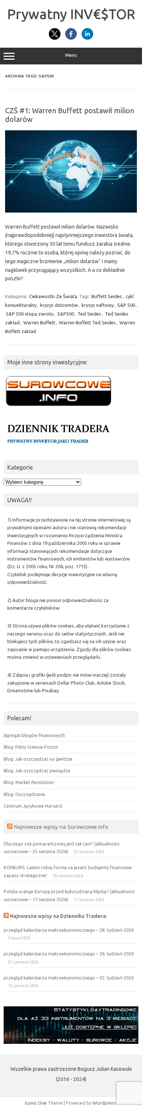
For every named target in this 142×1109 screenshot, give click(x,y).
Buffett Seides (106, 296)
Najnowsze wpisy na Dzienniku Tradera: (58, 916)
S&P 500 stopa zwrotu (30, 313)
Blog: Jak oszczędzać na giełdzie (38, 758)
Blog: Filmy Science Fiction (31, 746)
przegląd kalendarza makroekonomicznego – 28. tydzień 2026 (69, 929)
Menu (71, 55)
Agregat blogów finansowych (34, 735)
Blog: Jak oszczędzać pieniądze (37, 770)
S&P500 (65, 313)
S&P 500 (126, 305)
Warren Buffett (39, 322)
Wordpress (104, 1102)
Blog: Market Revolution (29, 782)
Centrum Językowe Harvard (33, 805)
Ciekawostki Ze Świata (53, 296)
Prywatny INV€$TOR (71, 13)
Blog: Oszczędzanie (24, 794)
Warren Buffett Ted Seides (87, 322)
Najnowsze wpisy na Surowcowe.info (61, 826)
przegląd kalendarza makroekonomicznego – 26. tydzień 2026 (69, 953)
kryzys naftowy (98, 305)
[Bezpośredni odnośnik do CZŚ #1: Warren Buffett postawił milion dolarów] (71, 211)
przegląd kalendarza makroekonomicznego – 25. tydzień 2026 (69, 977)
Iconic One (36, 1102)
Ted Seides (89, 313)
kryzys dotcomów (59, 305)
